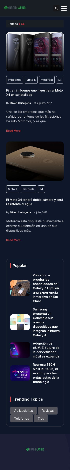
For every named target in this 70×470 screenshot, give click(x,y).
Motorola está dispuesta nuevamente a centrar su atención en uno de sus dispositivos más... (35, 225)
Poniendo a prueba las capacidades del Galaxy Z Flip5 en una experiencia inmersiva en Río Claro (46, 288)
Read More (13, 130)
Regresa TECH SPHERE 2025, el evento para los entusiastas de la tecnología (46, 373)
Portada (13, 23)
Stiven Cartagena (20, 103)
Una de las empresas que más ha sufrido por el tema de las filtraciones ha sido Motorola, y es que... (33, 116)
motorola (47, 79)
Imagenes (14, 79)
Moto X (13, 189)
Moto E (31, 79)
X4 (59, 79)
